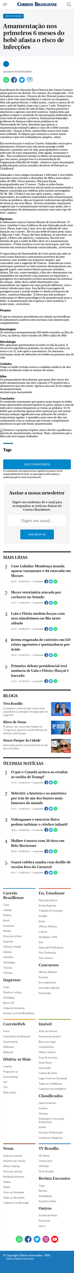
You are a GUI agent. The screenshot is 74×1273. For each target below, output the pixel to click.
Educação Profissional (51, 947)
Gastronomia (10, 1041)
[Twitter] (22, 81)
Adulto (42, 1127)
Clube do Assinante (14, 1008)
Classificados (51, 1096)
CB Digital (9, 997)
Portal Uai (44, 1220)
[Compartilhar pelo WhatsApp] (55, 582)
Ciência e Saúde (12, 946)
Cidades (7, 910)
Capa (6, 904)
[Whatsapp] (6, 81)
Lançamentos (46, 1046)
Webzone (8, 1046)
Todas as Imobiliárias (50, 1083)
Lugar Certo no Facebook (53, 1078)
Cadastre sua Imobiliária (52, 1088)
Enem (42, 921)
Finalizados (45, 993)
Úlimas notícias (47, 1052)
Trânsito (7, 972)
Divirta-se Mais (17, 1059)
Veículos (43, 1113)
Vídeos (7, 1181)
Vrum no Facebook (13, 1192)
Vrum (8, 1148)
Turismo (7, 967)
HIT (5, 1082)
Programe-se (10, 1071)
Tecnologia (9, 962)
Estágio (43, 915)
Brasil (6, 920)
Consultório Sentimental (16, 1036)
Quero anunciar (47, 1103)
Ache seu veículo (12, 1155)
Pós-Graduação (47, 952)
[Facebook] (14, 81)
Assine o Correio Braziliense (19, 1013)
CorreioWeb (14, 1024)
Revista (43, 1190)
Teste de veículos (12, 1171)
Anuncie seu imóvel (49, 1036)
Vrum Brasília (46, 1171)
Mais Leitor (9, 1092)
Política (7, 915)
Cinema (7, 1066)
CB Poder (44, 1166)
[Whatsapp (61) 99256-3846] (19, 1239)
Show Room (45, 1062)
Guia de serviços (48, 1057)
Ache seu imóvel (48, 1031)
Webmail (8, 1052)
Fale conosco (46, 957)
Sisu (41, 942)
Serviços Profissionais (51, 1132)
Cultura (43, 931)
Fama (6, 1031)
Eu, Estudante (52, 893)
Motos (6, 1187)
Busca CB (8, 1002)
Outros (45, 1208)
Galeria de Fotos (48, 1073)
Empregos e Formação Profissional (51, 1120)
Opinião (7, 952)
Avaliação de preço (13, 1176)
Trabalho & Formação (51, 910)
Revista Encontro (54, 1178)
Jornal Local (45, 1160)
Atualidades (45, 1196)
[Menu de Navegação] (5, 4)
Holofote (8, 957)
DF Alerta (44, 1155)
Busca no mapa (47, 1041)
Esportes (8, 941)
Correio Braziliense (13, 895)
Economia (8, 925)
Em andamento (47, 982)
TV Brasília (49, 1148)
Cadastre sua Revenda (16, 1202)
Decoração (45, 1067)
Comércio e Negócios (51, 1137)
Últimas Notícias (48, 926)
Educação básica (48, 900)
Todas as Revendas (14, 1197)
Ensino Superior (47, 905)
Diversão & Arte (12, 936)
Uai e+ (42, 1226)
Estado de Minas (48, 1215)
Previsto (43, 977)
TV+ (5, 1087)
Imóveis (43, 1108)
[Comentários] (30, 81)
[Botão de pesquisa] (69, 4)
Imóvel (45, 1024)
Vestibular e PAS (48, 937)
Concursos (49, 965)
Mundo (7, 930)
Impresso (12, 980)
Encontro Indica (47, 1201)
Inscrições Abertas (49, 987)
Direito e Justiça (12, 992)
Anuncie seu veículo (14, 1160)
